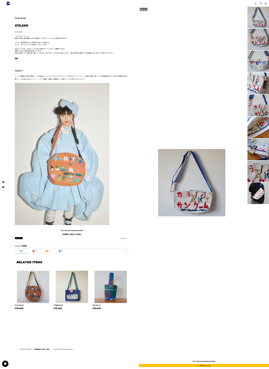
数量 (16, 58)
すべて (21, 251)
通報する (124, 238)
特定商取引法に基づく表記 (41, 349)
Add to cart (205, 365)
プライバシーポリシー (26, 349)
